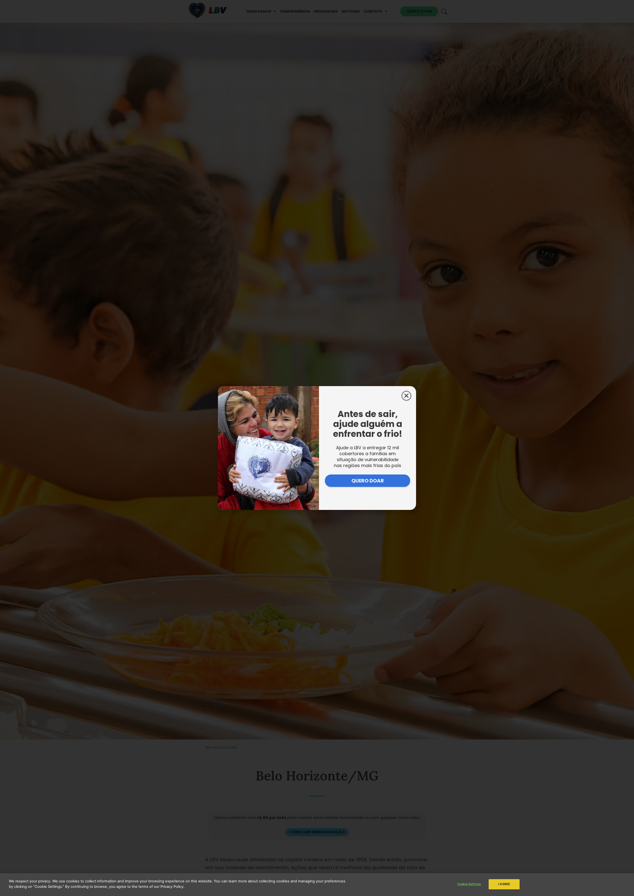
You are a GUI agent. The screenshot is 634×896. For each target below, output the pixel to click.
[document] (317, 448)
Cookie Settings (469, 884)
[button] (406, 395)
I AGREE (504, 884)
